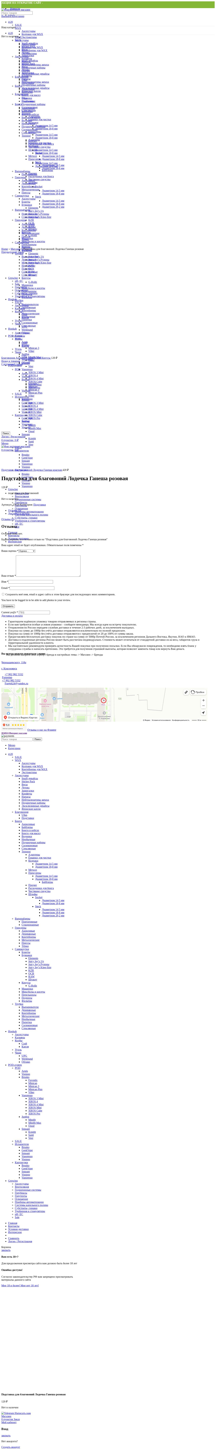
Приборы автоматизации (29, 511)
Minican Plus (35, 1089)
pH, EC (19, 523)
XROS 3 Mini (36, 1098)
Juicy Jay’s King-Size (39, 967)
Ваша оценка (9, 550)
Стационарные (30, 924)
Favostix (32, 1080)
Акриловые (28, 824)
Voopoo (26, 483)
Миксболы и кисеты (33, 991)
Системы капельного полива (31, 514)
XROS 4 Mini (36, 1104)
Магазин (16, 249)
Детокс (26, 787)
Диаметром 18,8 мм (46, 866)
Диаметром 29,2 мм (53, 915)
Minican (32, 1083)
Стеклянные (29, 848)
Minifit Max (34, 1122)
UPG (24, 1055)
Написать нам (22, 1413)
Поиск (38, 739)
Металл (32, 869)
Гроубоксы (21, 502)
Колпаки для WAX (32, 34)
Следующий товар (12, 364)
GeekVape (27, 1150)
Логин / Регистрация (20, 1241)
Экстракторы (29, 37)
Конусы (26, 982)
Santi (31, 1135)
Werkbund (27, 1058)
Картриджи (21, 1162)
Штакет (32, 979)
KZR (31, 970)
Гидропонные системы (28, 499)
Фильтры (27, 1000)
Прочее (32, 885)
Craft (24, 1043)
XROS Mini (35, 1107)
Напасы (26, 796)
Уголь (18, 1049)
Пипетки (27, 1022)
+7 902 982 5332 (14, 674)
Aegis (25, 1071)
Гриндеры (20, 927)
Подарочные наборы (33, 802)
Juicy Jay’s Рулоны (38, 964)
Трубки (19, 1004)
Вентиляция (22, 496)
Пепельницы (29, 994)
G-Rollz (32, 985)
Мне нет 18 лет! (30, 1285)
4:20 (10, 21)
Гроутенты (21, 1196)
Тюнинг (26, 851)
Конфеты (27, 793)
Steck (38, 906)
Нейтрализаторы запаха (35, 799)
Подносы (27, 997)
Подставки (39, 504)
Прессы (26, 943)
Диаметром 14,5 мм (46, 863)
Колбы (18, 1040)
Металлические (30, 940)
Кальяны (20, 1037)
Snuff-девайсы (30, 778)
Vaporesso (27, 486)
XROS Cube (35, 1110)
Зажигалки (28, 790)
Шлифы (32, 894)
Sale (17, 526)
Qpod (31, 1125)
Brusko (25, 474)
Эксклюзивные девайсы (35, 805)
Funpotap (7, 677)
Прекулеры (34, 872)
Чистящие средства (39, 891)
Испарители (22, 1144)
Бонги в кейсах (30, 830)
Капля (25, 1046)
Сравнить (13, 1238)
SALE (18, 25)
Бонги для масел (31, 833)
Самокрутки (22, 949)
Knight (32, 1132)
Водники (27, 836)
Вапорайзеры (22, 918)
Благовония (21, 812)
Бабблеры (27, 827)
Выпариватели (30, 1007)
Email (5, 588)
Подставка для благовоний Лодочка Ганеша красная (31, 469)
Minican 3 (33, 1086)
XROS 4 (33, 1101)
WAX (18, 28)
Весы (25, 784)
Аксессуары (28, 31)
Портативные (29, 921)
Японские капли (31, 808)
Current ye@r (9, 612)
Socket (38, 897)
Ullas (24, 815)
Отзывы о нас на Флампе (41, 729)
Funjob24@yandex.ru (16, 683)
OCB (31, 973)
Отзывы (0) (14, 510)
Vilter (31, 1092)
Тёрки (25, 946)
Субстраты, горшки (26, 517)
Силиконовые (30, 845)
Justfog (25, 1116)
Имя (4, 581)
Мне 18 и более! (11, 1285)
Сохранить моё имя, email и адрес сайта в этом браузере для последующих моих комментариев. (60, 594)
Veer (30, 1138)
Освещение (21, 508)
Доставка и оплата (18, 513)
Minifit (32, 1119)
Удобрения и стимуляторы (30, 520)
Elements (33, 958)
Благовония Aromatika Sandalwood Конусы (26, 357)
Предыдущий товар (12, 252)
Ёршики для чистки (39, 857)
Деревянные (29, 933)
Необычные (28, 839)
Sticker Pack (28, 781)
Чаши (18, 1052)
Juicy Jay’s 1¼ (36, 961)
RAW (31, 976)
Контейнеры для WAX (34, 769)
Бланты (26, 952)
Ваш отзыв (8, 575)
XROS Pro (34, 1113)
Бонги (18, 821)
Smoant (26, 1128)
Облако (26, 362)
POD (17, 1068)
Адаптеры (34, 854)
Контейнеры (29, 936)
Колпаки (33, 860)
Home (4, 249)
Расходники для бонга (41, 888)
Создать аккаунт (10, 1447)
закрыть (5, 1250)
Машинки (27, 988)
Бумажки (27, 955)
